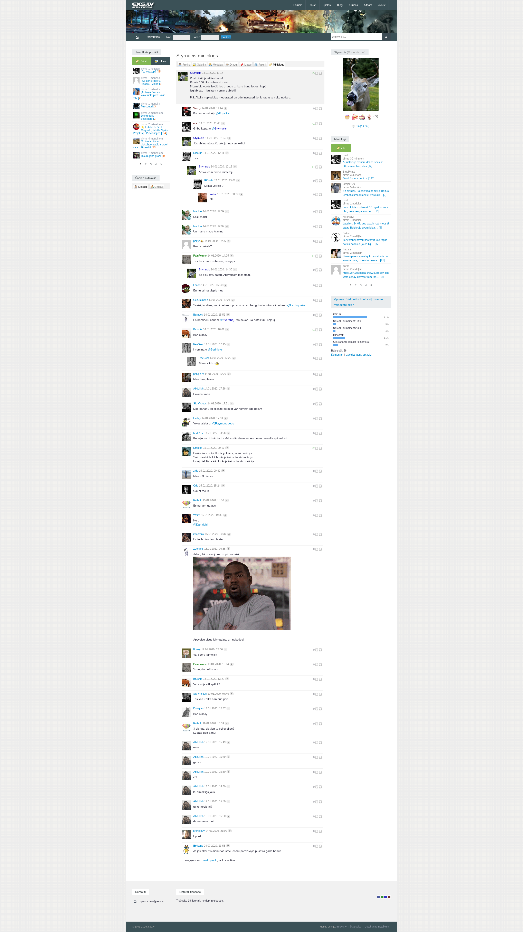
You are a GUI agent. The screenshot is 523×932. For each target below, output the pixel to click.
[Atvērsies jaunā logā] (242, 593)
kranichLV (199, 830)
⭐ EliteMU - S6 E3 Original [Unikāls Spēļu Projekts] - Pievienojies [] (150, 129)
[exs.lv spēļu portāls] (145, 5)
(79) (375, 116)
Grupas (353, 5)
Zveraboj (198, 548)
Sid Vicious (200, 403)
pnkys (196, 240)
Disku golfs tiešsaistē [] (152, 115)
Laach (196, 285)
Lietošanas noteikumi (377, 926)
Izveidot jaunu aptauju (358, 354)
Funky (197, 649)
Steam (368, 5)
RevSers (198, 344)
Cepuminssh (200, 299)
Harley (197, 418)
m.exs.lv (341, 926)
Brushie (197, 329)
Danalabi (200, 524)
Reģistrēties (153, 36)
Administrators (389, 897)
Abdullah (198, 388)
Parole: (196, 37)
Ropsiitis (223, 113)
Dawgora (198, 708)
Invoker (197, 211)
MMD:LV (198, 432)
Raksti (312, 5)
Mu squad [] (150, 105)
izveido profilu (209, 860)
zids (195, 470)
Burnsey (198, 314)
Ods (195, 485)
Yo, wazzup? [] (151, 70)
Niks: (169, 37)
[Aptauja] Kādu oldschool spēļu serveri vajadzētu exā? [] (150, 143)
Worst (196, 515)
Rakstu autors (382, 897)
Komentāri (337, 354)
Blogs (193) (362, 125)
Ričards (197, 152)
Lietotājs (378, 897)
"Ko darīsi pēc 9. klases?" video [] (151, 80)
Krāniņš (197, 447)
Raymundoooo (223, 423)
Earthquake (296, 305)
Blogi (340, 5)
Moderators (385, 897)
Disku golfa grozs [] (153, 154)
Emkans (198, 845)
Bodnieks (215, 349)
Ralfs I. (197, 500)
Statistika (355, 926)
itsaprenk (198, 534)
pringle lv (198, 373)
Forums (297, 5)
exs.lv (382, 5)
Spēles (327, 5)
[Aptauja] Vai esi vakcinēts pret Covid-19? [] (149, 94)
